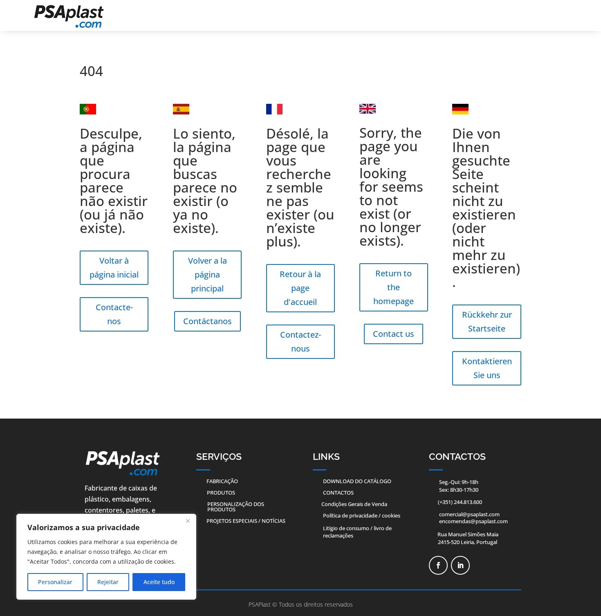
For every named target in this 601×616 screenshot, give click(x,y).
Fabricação (222, 481)
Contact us (393, 333)
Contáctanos (207, 321)
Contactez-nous (300, 341)
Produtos (221, 492)
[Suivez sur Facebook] (438, 565)
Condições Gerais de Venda (354, 504)
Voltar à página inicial (114, 267)
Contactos (338, 492)
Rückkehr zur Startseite (487, 321)
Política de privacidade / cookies (361, 515)
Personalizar (55, 582)
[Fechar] (188, 521)
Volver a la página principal (207, 274)
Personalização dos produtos (235, 506)
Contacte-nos (114, 314)
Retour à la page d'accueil (300, 288)
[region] (106, 557)
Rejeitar (108, 582)
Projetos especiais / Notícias (245, 520)
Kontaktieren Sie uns (487, 368)
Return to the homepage (393, 287)
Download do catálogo (357, 481)
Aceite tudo (159, 582)
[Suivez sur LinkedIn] (460, 565)
